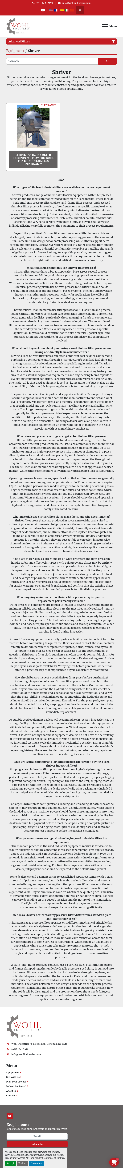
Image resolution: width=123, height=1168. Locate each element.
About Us (11, 1090)
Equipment (12, 1072)
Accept (10, 1163)
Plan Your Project (16, 1081)
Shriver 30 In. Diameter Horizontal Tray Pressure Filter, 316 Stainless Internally (33, 159)
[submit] (107, 61)
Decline (22, 1163)
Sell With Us (13, 1077)
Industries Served (16, 1086)
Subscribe (37, 1144)
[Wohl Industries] (23, 1026)
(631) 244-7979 (44, 3)
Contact (10, 1095)
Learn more (37, 1163)
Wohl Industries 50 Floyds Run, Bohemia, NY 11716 (39, 1043)
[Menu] (105, 26)
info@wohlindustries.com (76, 3)
